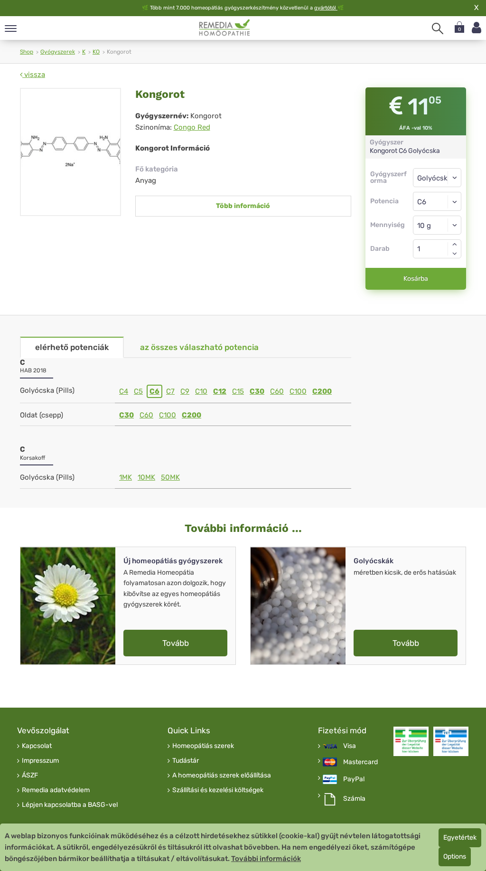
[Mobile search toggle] (437, 28)
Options (454, 856)
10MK (146, 477)
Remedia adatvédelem (56, 790)
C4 (123, 391)
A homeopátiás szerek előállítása (221, 775)
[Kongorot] (70, 152)
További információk (266, 858)
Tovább (175, 643)
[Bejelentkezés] (476, 28)
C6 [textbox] (421, 202)
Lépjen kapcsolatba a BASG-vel (70, 805)
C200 (322, 391)
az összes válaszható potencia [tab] (199, 347)
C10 (201, 391)
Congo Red (192, 127)
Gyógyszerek (57, 51)
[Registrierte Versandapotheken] (411, 741)
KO (96, 51)
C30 (257, 391)
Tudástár (185, 760)
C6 (154, 391)
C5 (138, 391)
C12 (219, 391)
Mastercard (360, 762)
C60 (277, 391)
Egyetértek (460, 837)
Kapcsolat (37, 746)
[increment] (454, 244)
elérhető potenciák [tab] (72, 347)
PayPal (353, 779)
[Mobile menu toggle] (10, 29)
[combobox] (437, 201)
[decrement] (454, 253)
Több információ (243, 206)
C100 (298, 391)
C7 (170, 391)
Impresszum (40, 760)
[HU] (224, 27)
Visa (349, 746)
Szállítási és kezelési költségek (217, 790)
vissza (33, 74)
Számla (354, 798)
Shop (26, 51)
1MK (125, 477)
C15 (238, 391)
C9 (184, 391)
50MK (170, 477)
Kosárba (415, 279)
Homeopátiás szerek (203, 746)
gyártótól (325, 8)
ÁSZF (30, 775)
